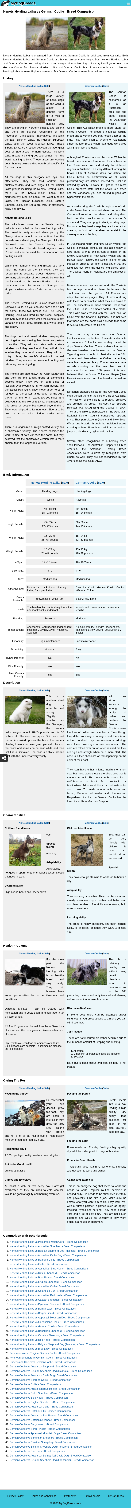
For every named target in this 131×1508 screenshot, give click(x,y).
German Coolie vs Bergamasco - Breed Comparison (39, 1424)
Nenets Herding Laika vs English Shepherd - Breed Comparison (46, 1282)
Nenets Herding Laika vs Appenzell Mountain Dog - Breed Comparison (50, 1317)
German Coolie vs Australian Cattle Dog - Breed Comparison (44, 1375)
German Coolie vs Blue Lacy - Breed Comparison (38, 1451)
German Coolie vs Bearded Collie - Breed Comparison (40, 1380)
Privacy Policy (15, 1496)
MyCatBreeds (116, 1496)
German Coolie (93, 86)
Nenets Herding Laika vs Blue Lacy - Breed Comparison (41, 1348)
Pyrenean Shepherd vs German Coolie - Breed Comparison (43, 1357)
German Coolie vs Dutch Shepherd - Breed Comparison (41, 1393)
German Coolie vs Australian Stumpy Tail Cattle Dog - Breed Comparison (51, 1455)
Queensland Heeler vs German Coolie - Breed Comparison (43, 1362)
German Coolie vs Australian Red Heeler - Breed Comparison (44, 1415)
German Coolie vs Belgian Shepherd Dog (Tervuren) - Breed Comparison (51, 1446)
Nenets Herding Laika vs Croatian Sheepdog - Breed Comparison (47, 1335)
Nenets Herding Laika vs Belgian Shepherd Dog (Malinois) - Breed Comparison (55, 1250)
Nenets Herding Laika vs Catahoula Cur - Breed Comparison (44, 1291)
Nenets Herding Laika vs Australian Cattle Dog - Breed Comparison (48, 1255)
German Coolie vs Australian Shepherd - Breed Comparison (43, 1366)
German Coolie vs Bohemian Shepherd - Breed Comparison (44, 1437)
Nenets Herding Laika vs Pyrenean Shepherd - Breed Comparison (47, 1304)
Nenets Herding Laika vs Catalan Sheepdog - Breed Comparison (46, 1299)
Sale (46, 86)
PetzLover (70, 1496)
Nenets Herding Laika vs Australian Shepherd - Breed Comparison (47, 1246)
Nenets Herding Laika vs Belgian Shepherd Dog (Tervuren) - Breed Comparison (55, 1344)
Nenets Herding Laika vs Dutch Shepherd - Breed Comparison (45, 1273)
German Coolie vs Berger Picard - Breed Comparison (40, 1429)
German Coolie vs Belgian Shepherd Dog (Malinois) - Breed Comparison (51, 1371)
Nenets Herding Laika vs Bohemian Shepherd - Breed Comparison (47, 1331)
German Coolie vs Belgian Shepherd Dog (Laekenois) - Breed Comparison (52, 1460)
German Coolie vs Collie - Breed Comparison (35, 1384)
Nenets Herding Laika (31, 86)
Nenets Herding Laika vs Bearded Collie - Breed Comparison (44, 1259)
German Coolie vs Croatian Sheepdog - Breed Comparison (43, 1442)
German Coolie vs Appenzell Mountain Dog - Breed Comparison (46, 1433)
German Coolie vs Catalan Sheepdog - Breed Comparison (43, 1420)
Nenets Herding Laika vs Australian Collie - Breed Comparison (45, 1286)
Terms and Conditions (43, 1496)
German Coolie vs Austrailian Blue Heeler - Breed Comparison (45, 1388)
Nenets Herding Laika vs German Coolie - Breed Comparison (44, 1326)
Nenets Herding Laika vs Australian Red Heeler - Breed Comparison (48, 1295)
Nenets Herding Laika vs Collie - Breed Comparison (39, 1264)
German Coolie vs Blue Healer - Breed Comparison (39, 1397)
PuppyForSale (92, 1496)
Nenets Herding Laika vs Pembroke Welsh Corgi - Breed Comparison (49, 1242)
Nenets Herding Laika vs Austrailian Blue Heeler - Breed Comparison (49, 1268)
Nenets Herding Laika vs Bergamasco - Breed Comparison (43, 1308)
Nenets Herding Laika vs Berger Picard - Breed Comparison (43, 1313)
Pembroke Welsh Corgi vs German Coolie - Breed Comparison (45, 1353)
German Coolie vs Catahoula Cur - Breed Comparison (40, 1411)
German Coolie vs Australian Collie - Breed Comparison (41, 1406)
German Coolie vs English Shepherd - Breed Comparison (42, 1402)
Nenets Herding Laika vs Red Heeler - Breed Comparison (42, 1339)
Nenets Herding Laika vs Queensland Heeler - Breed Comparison (47, 1322)
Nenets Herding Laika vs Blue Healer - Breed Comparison (42, 1277)
